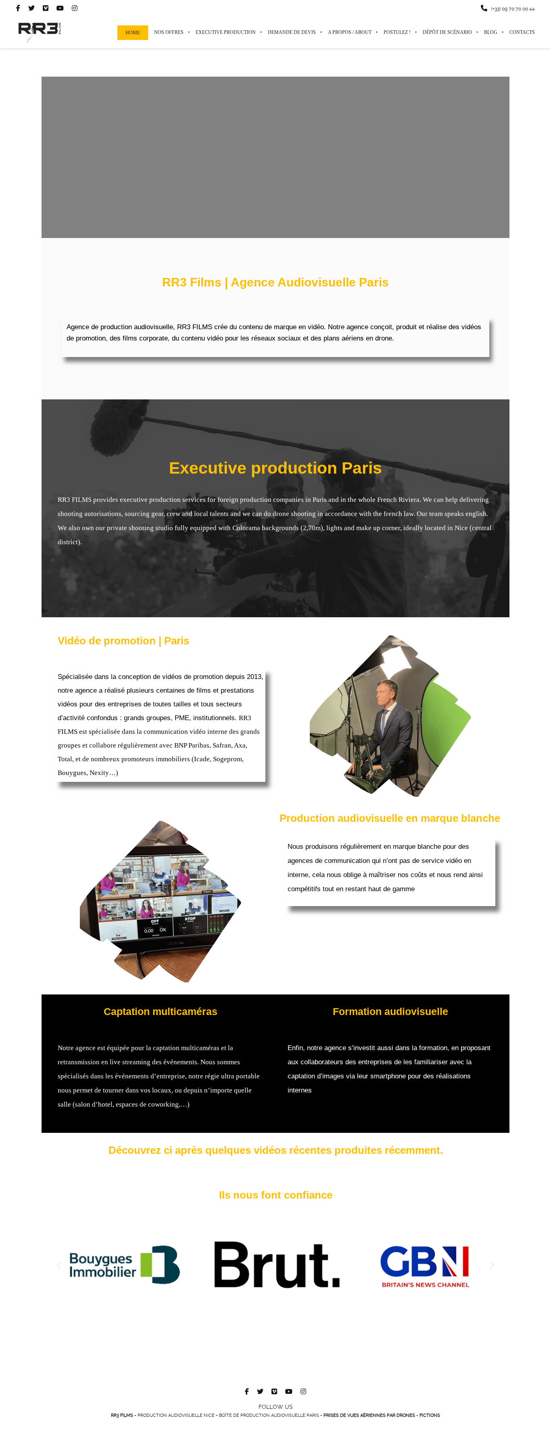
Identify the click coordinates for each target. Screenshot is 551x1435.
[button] (59, 1265)
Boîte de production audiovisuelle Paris (269, 1415)
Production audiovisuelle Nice (176, 1415)
